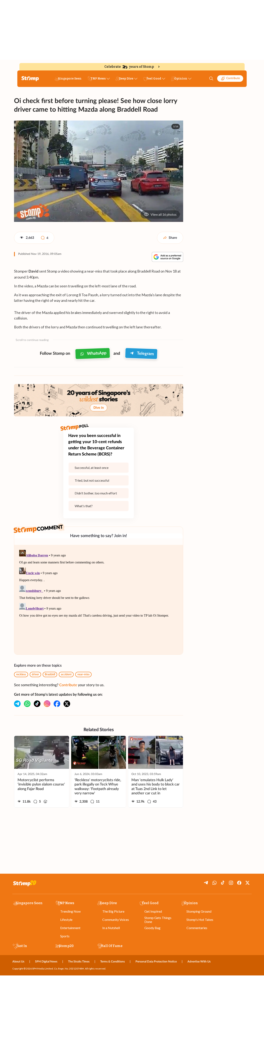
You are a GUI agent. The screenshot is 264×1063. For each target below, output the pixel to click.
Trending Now (70, 911)
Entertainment (70, 928)
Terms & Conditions (112, 961)
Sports (65, 936)
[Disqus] (99, 599)
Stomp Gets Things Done (157, 920)
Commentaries (196, 928)
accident (66, 674)
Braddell (50, 674)
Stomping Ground (198, 911)
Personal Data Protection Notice (156, 961)
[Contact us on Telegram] (17, 703)
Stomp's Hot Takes (199, 919)
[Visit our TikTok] (37, 703)
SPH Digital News (46, 961)
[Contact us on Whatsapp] (27, 703)
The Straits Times (79, 961)
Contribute (233, 78)
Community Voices (115, 919)
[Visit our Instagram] (47, 703)
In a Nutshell (111, 928)
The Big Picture (113, 911)
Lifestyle (66, 919)
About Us (18, 961)
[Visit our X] (67, 703)
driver (35, 674)
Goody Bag (152, 928)
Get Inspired (153, 911)
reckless (21, 674)
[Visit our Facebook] (57, 703)
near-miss (83, 674)
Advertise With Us (199, 961)
